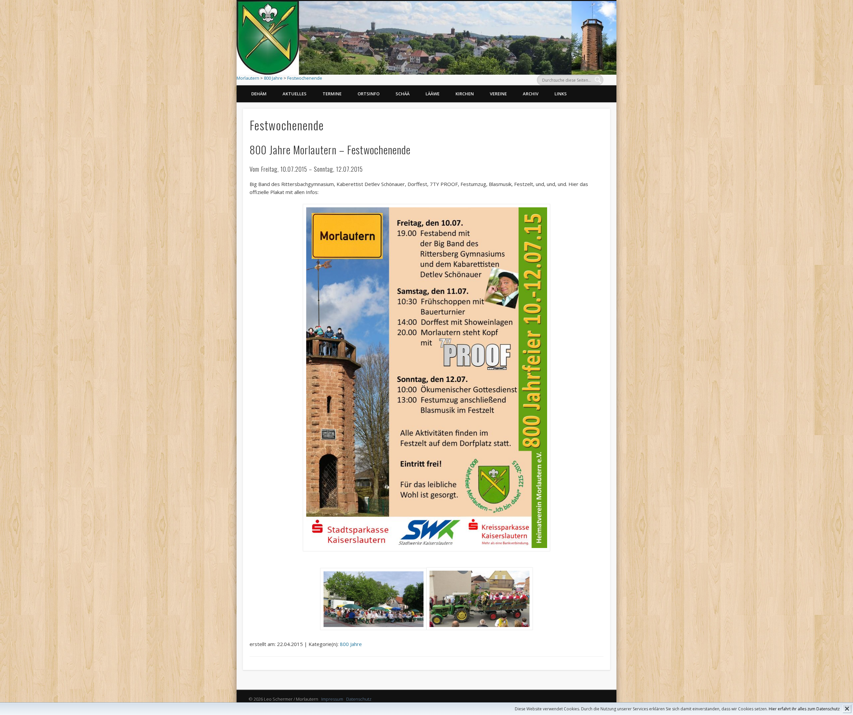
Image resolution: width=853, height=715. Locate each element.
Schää (403, 94)
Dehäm (259, 94)
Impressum (332, 699)
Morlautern (248, 78)
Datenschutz (359, 699)
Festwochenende (304, 78)
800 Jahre (273, 78)
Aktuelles (295, 94)
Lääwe (432, 94)
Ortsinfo (369, 94)
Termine (332, 94)
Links (560, 94)
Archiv (530, 94)
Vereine (498, 94)
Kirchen (464, 94)
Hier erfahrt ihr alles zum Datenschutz (804, 709)
